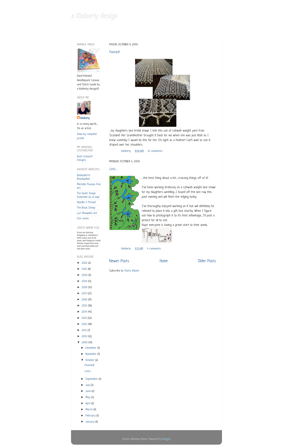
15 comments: (156, 151)
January (90, 421)
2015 (85, 305)
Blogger (166, 439)
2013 (85, 318)
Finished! (114, 52)
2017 (85, 293)
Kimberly (85, 118)
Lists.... (113, 169)
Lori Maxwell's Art (87, 213)
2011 (84, 330)
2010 (85, 336)
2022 (85, 263)
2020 (85, 275)
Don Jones (83, 218)
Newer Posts (119, 261)
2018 (85, 287)
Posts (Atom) (132, 270)
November (91, 354)
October (90, 360)
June (88, 391)
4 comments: (154, 248)
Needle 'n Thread (86, 202)
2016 (85, 299)
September (92, 379)
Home (164, 261)
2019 (85, 281)
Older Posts (207, 261)
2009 (85, 342)
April (88, 403)
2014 (85, 311)
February (90, 415)
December (91, 348)
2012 (85, 324)
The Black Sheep (86, 207)
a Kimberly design (94, 16)
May (88, 397)
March (89, 409)
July (88, 385)
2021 (85, 269)
